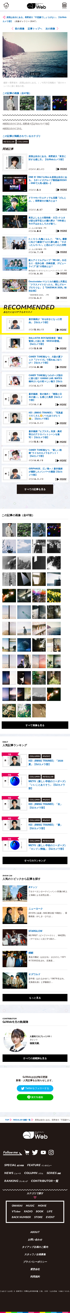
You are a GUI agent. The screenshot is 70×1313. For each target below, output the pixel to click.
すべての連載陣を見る (35, 1058)
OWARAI (17, 1206)
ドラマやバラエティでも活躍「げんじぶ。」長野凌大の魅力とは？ (47, 199)
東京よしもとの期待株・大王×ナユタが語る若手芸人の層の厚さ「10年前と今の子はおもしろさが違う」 (47, 220)
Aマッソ (33, 887)
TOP (7, 1119)
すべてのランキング (35, 860)
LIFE (49, 1211)
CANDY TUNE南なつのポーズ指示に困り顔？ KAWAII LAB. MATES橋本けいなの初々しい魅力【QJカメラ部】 (46, 378)
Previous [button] (5, 1040)
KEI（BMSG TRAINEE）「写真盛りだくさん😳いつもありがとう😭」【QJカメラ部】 (46, 415)
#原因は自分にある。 (13, 128)
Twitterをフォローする (37, 1088)
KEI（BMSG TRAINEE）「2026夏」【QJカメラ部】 (46, 762)
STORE (38, 1217)
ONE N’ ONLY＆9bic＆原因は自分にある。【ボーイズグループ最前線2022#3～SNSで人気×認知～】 (48, 180)
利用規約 (35, 1277)
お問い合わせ (35, 1240)
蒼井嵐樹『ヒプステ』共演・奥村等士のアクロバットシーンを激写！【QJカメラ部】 (45, 434)
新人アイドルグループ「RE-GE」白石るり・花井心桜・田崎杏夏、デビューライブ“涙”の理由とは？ (47, 263)
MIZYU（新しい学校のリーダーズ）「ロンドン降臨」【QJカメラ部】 (48, 846)
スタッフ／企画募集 (35, 1254)
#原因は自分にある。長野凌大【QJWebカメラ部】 (26, 123)
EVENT (50, 1217)
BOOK (39, 1211)
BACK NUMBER (21, 1217)
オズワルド (34, 974)
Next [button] (62, 1040)
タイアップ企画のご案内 (35, 1247)
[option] (10, 103)
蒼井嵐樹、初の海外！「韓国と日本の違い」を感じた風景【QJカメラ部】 (46, 396)
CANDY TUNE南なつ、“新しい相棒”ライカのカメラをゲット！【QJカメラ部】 (45, 452)
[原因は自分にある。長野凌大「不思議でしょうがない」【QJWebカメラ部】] (9, 530)
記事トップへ (35, 28)
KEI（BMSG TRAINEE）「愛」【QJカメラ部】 (46, 826)
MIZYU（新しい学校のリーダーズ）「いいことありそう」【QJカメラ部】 (48, 784)
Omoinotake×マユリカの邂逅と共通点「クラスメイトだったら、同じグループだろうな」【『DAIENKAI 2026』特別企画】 (48, 286)
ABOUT (35, 1232)
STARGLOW (35, 931)
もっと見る (35, 997)
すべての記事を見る (35, 489)
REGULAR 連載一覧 (22, 1119)
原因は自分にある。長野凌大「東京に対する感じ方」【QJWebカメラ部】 (47, 158)
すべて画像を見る (35, 725)
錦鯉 (31, 952)
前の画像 (19, 28)
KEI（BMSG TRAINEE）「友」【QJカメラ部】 (46, 805)
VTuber (16, 1211)
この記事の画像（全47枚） (17, 93)
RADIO (28, 1211)
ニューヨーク (36, 908)
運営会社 (35, 1269)
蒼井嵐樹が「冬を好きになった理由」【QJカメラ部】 (45, 321)
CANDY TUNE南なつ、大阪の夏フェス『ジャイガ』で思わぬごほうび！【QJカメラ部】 (46, 359)
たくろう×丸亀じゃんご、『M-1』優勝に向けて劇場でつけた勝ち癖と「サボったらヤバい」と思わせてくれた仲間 (48, 241)
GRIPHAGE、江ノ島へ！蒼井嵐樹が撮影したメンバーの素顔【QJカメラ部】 (46, 471)
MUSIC (30, 1206)
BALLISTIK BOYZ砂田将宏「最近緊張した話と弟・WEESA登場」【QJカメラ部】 (45, 340)
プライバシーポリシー (35, 1262)
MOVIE (42, 1206)
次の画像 (50, 28)
